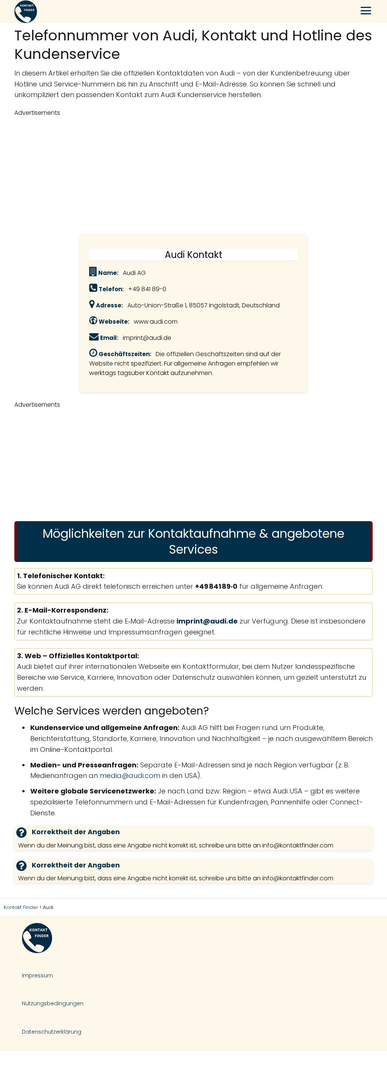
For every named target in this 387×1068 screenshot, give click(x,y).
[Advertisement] (193, 174)
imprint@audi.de (207, 621)
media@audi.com (130, 775)
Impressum (37, 975)
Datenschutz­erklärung (51, 1032)
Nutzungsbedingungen (53, 1003)
